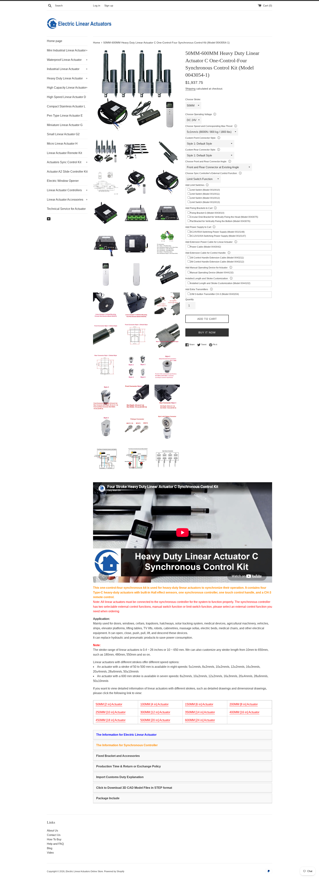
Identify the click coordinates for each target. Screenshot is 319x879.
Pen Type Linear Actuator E (65, 115)
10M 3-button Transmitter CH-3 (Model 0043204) (214, 294)
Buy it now (207, 332)
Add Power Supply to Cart (198, 227)
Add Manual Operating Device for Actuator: (206, 267)
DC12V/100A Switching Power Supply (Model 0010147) (218, 236)
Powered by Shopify (114, 871)
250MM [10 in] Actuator (111, 712)
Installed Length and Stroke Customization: (206, 278)
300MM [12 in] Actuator (155, 712)
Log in (96, 5)
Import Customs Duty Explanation (120, 777)
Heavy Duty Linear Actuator (67, 78)
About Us (52, 830)
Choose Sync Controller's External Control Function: (211, 173)
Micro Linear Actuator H (62, 143)
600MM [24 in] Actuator (200, 720)
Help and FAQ (55, 843)
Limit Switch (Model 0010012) (205, 198)
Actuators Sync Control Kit (67, 162)
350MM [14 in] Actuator (200, 712)
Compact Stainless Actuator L (66, 106)
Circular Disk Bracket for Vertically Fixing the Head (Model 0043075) (224, 217)
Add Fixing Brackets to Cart (198, 208)
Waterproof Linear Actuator (67, 59)
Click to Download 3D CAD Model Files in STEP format (134, 787)
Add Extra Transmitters (197, 289)
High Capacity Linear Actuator (67, 87)
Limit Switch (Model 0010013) (205, 202)
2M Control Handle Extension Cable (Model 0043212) (217, 261)
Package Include (107, 798)
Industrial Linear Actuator (67, 69)
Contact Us (54, 834)
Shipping (190, 88)
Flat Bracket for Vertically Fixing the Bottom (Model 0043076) (220, 221)
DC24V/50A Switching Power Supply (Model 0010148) (217, 232)
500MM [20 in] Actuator (155, 720)
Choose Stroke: (193, 99)
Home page (54, 41)
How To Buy (54, 839)
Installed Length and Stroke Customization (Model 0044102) (220, 283)
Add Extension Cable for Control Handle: (205, 253)
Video (50, 852)
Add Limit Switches (194, 185)
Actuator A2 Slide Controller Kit (67, 171)
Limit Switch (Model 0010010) (205, 190)
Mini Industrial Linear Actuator (67, 50)
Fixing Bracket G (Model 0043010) (207, 213)
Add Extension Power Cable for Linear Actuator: (209, 242)
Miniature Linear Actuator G (65, 125)
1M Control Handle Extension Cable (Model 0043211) (217, 257)
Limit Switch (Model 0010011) (205, 194)
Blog (49, 848)
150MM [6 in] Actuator (199, 704)
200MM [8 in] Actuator (243, 704)
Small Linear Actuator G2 (63, 134)
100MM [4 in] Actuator (154, 704)
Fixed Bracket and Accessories (118, 755)
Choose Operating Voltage (198, 114)
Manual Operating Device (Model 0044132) (212, 272)
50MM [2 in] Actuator (109, 704)
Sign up (108, 5)
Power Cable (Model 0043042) (205, 247)
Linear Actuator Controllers (67, 190)
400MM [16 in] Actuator (244, 712)
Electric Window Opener (63, 180)
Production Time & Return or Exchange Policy (128, 766)
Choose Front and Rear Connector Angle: (206, 161)
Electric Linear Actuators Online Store (84, 871)
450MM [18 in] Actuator (111, 720)
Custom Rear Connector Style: (200, 149)
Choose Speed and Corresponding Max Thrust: (209, 126)
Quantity (189, 299)
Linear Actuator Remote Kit (64, 153)
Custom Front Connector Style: (200, 138)
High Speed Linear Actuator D (66, 97)
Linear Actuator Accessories (67, 199)
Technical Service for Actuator (66, 208)
